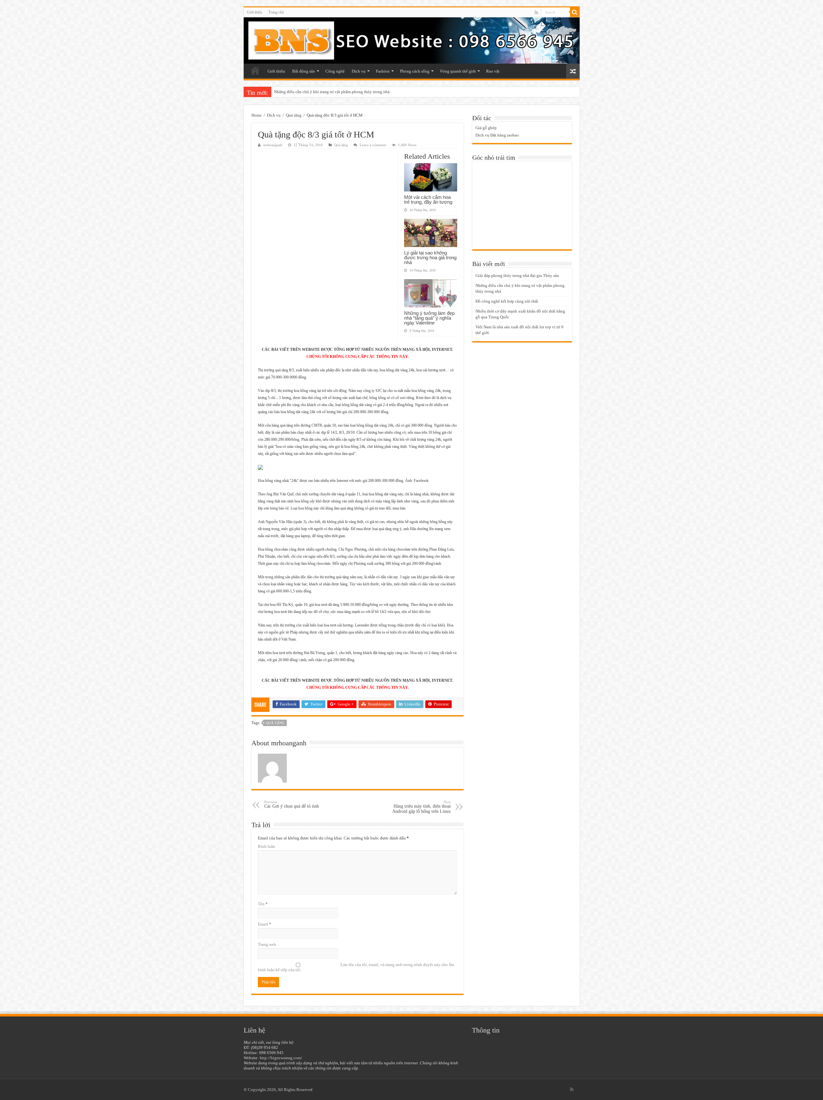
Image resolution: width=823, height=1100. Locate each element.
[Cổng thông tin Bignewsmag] (412, 40)
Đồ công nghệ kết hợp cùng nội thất (506, 301)
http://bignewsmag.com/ (281, 1057)
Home (256, 115)
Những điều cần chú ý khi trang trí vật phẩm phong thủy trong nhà (332, 91)
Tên (263, 903)
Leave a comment (373, 145)
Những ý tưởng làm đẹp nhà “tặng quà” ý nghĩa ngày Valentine (429, 317)
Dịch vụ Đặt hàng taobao (497, 135)
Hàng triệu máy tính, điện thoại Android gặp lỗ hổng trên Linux (421, 807)
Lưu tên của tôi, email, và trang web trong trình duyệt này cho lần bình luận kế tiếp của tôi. (356, 967)
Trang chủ (276, 12)
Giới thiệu (254, 12)
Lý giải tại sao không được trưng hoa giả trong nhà (430, 257)
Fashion (383, 71)
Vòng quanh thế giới (458, 71)
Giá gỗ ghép (486, 127)
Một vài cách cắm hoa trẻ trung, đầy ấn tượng (428, 199)
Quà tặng (294, 115)
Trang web (267, 944)
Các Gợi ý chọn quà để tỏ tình (291, 804)
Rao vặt (493, 71)
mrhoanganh (272, 145)
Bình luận (266, 846)
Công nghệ (335, 71)
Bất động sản (303, 71)
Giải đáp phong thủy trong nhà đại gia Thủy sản (517, 275)
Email (264, 924)
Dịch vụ (359, 71)
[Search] (575, 12)
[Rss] (536, 12)
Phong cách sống (415, 71)
